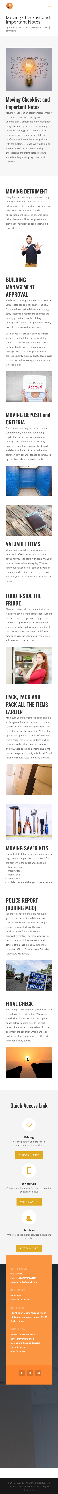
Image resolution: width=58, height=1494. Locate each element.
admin (12, 27)
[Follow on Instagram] (38, 1373)
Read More (29, 1248)
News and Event (40, 27)
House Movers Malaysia (22, 1334)
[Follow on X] (30, 1373)
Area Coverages (18, 1351)
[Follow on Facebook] (22, 1373)
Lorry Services (17, 1347)
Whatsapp (29, 1201)
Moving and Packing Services (25, 1342)
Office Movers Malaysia (22, 1338)
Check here (29, 1155)
